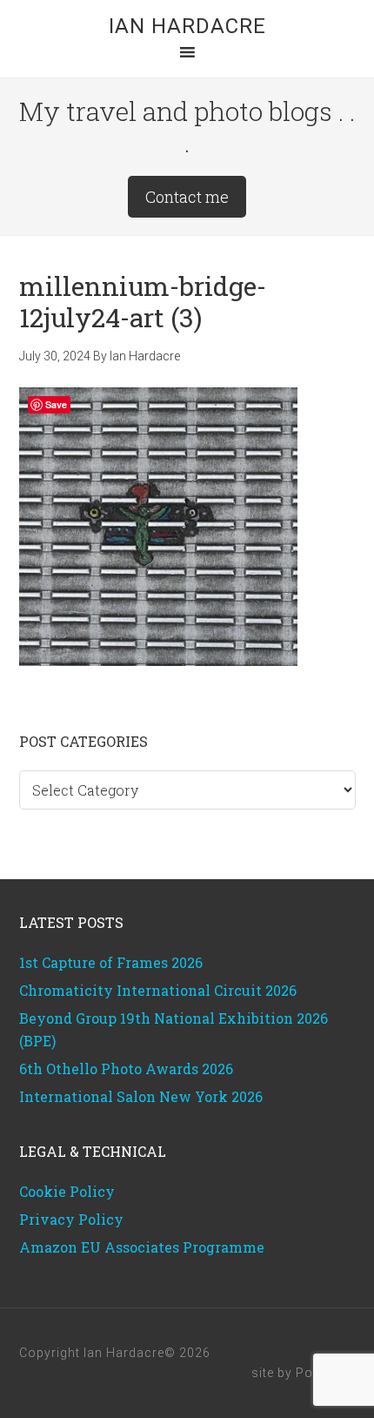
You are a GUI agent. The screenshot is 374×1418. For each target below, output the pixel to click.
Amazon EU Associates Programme (141, 1247)
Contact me (187, 196)
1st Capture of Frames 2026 (111, 962)
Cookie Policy (67, 1191)
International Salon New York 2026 (141, 1096)
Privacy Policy (71, 1219)
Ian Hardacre (187, 26)
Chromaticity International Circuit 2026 (158, 990)
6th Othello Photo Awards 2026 (126, 1068)
